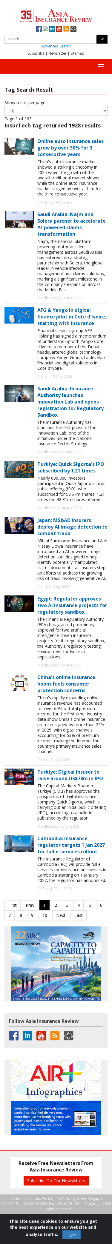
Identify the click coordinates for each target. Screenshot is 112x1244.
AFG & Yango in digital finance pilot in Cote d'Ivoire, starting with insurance (72, 317)
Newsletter (57, 53)
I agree (71, 1234)
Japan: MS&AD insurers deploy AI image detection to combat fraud (72, 527)
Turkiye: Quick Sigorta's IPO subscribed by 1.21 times (70, 467)
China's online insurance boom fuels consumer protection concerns (66, 684)
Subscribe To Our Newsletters (56, 1180)
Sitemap (77, 53)
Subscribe (36, 53)
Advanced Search (56, 46)
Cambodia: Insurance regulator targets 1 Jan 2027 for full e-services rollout (71, 845)
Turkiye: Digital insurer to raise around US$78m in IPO (70, 775)
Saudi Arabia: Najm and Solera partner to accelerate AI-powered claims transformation (71, 224)
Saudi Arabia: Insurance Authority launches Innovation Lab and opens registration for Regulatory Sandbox (70, 401)
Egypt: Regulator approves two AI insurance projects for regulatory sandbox (72, 605)
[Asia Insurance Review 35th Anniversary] (56, 15)
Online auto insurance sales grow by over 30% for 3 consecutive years (70, 148)
